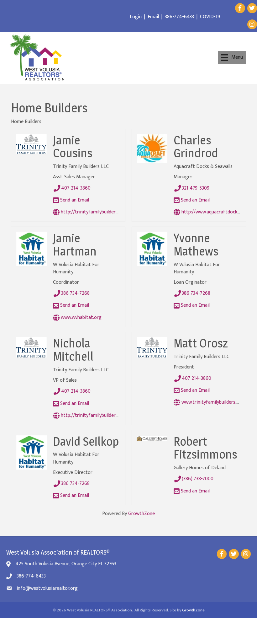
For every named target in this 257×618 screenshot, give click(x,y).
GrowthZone (141, 513)
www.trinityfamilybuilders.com (212, 402)
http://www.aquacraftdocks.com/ (215, 212)
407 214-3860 (76, 188)
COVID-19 (210, 17)
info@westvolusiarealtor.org (47, 588)
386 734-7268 (75, 293)
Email (153, 17)
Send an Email (74, 200)
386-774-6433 (179, 17)
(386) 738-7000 (197, 479)
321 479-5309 (195, 188)
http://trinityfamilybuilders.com (94, 212)
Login (136, 17)
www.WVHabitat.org (81, 317)
